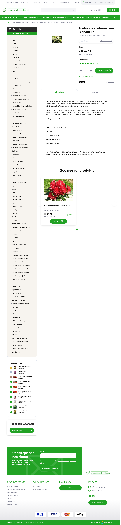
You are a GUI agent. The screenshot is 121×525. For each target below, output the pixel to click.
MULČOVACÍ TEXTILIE (18, 296)
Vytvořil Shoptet (95, 522)
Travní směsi (16, 248)
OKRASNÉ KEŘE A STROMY (20, 33)
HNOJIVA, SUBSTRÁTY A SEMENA (22, 227)
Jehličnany (15, 37)
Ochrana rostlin (17, 231)
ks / (70, 487)
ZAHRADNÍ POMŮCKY (18, 300)
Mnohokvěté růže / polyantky (21, 82)
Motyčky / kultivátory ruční (20, 321)
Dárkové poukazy (17, 345)
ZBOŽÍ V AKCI (16, 352)
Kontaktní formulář (97, 502)
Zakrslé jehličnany (18, 68)
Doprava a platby (49, 2)
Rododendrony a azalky (19, 95)
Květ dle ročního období (19, 134)
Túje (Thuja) (16, 57)
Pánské (15, 310)
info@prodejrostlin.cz (98, 487)
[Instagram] (93, 495)
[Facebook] (89, 495)
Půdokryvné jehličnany (19, 64)
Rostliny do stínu (17, 130)
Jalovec (15, 54)
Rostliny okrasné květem (19, 109)
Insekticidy (16, 241)
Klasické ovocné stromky (19, 144)
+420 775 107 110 (97, 490)
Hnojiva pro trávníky (18, 251)
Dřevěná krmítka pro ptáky (20, 348)
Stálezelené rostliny (18, 116)
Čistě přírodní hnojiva (18, 279)
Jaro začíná (36, 486)
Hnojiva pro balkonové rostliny (21, 255)
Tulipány (14, 220)
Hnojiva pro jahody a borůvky (20, 262)
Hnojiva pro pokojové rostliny (20, 276)
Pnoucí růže (16, 78)
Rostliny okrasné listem (19, 113)
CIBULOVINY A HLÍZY (18, 168)
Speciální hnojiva (17, 290)
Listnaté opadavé (17, 161)
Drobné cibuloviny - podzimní (20, 182)
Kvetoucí (15, 165)
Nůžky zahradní (17, 324)
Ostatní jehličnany (18, 61)
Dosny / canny (16, 175)
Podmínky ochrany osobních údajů (31, 2)
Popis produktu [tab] (59, 92)
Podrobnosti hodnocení (106, 41)
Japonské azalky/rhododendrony (22, 106)
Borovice (15, 47)
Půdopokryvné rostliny (19, 123)
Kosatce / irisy (16, 196)
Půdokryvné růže (18, 85)
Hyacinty (15, 186)
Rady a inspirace (11, 501)
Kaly (13, 192)
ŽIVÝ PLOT (15, 151)
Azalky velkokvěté (18, 102)
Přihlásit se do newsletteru (50, 468)
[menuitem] (11, 17)
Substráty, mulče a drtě (19, 244)
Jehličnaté (15, 154)
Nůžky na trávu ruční (18, 328)
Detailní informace (85, 76)
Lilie (13, 203)
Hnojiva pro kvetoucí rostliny (20, 269)
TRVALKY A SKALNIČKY (19, 224)
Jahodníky (15, 140)
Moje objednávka (12, 504)
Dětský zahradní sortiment (20, 341)
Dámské (15, 307)
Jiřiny (14, 189)
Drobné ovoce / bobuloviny (20, 147)
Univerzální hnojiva (17, 293)
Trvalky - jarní (16, 217)
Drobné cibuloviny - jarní (19, 179)
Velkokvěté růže (17, 75)
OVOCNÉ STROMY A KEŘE (20, 137)
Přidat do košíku (102, 70)
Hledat (73, 10)
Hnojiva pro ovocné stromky (20, 258)
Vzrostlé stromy (17, 127)
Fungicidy (16, 234)
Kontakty (9, 498)
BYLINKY (14, 335)
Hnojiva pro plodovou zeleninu (21, 265)
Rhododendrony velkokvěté (21, 99)
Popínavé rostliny (17, 120)
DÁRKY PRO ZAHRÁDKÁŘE (20, 338)
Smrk (14, 43)
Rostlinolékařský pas (63, 2)
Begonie (14, 172)
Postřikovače (16, 331)
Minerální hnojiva (17, 286)
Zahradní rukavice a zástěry (20, 303)
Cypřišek (15, 50)
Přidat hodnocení (17, 430)
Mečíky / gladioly (17, 206)
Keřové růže (16, 92)
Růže (13, 71)
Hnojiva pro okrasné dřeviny (20, 272)
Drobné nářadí (16, 317)
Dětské (15, 314)
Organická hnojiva (17, 283)
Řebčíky (14, 213)
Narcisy (14, 210)
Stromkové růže (17, 89)
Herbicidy (15, 238)
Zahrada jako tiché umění (40, 489)
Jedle (14, 40)
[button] (77, 229)
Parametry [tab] (95, 92)
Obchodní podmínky (12, 2)
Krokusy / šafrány (17, 199)
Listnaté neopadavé (18, 158)
